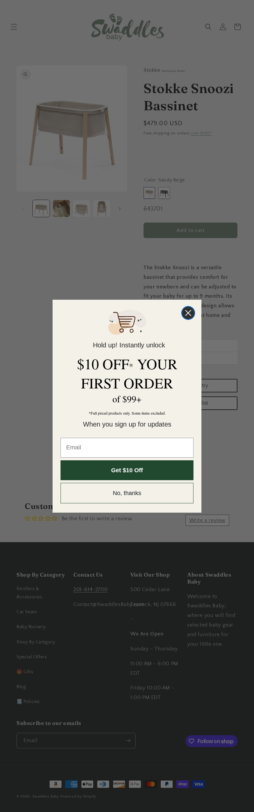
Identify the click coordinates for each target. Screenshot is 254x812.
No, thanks (127, 493)
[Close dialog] (188, 313)
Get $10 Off (127, 470)
